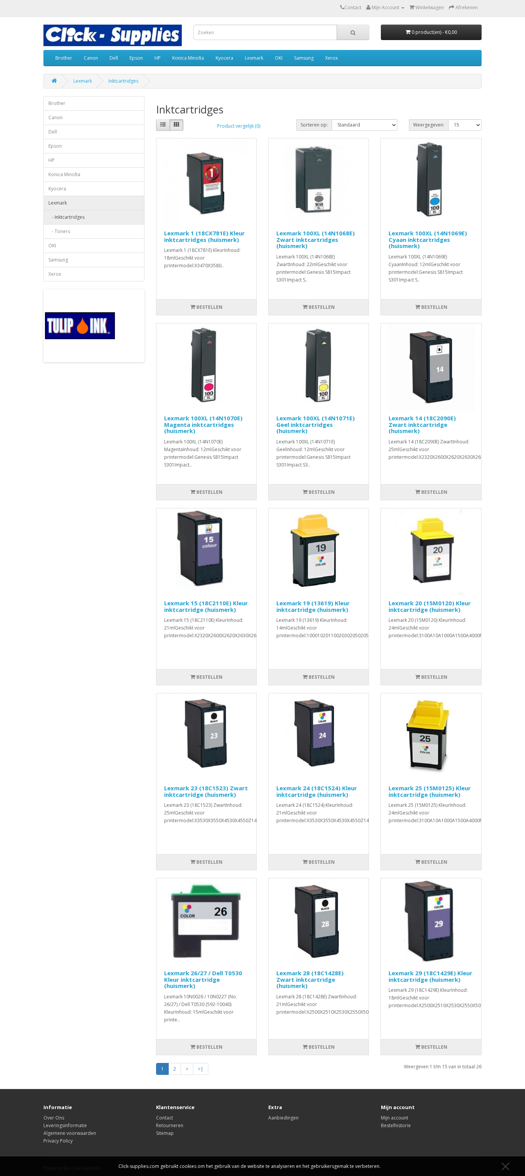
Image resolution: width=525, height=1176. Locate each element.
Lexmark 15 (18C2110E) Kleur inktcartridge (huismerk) (206, 606)
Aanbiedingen (283, 1117)
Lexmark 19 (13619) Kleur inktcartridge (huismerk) (313, 606)
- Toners (59, 231)
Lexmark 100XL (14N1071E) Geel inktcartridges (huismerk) (315, 424)
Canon (91, 58)
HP (158, 58)
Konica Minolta (188, 58)
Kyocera (224, 58)
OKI (278, 58)
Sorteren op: (314, 125)
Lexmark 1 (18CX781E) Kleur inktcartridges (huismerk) (204, 236)
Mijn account (394, 1117)
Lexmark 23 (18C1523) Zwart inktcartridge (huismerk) (206, 791)
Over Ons (53, 1117)
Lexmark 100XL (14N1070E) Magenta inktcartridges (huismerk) (203, 424)
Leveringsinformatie (65, 1125)
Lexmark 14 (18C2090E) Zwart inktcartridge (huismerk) (422, 424)
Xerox (331, 58)
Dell (114, 58)
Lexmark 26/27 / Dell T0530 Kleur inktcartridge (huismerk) (203, 979)
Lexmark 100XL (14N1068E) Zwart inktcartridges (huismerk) (315, 239)
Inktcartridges (123, 81)
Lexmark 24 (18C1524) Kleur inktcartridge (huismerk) (316, 791)
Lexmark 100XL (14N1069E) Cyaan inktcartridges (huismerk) (428, 239)
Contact (164, 1117)
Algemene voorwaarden (69, 1133)
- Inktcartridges (66, 217)
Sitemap (165, 1133)
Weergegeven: (428, 125)
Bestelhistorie (396, 1125)
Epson (136, 58)
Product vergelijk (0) (238, 126)
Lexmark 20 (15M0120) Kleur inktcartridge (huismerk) (430, 606)
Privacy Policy (58, 1141)
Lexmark (254, 58)
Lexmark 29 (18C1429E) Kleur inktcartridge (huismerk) (430, 976)
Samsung (304, 58)
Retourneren (169, 1125)
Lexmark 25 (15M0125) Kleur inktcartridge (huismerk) (430, 791)
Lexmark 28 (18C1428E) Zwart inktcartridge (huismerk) (310, 979)
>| (200, 1069)
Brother (63, 58)
